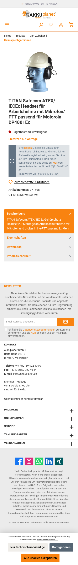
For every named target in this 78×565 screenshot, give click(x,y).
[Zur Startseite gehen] (39, 14)
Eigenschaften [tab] (16, 237)
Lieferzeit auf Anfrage (23, 139)
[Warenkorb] (71, 25)
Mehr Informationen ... (47, 539)
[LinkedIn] (49, 461)
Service (9, 426)
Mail (55, 162)
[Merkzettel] (51, 25)
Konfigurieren (61, 547)
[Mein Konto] (61, 25)
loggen (28, 147)
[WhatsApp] (39, 461)
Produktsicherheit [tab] (19, 256)
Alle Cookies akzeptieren (40, 558)
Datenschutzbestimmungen (39, 329)
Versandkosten (23, 474)
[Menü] (7, 25)
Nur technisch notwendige (27, 547)
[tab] (39, 221)
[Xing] (59, 461)
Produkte (11, 409)
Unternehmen (14, 417)
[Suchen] (41, 25)
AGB (33, 332)
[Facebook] (19, 461)
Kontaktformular (33, 398)
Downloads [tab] (14, 247)
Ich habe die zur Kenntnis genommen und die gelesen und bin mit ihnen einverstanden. (39, 332)
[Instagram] (29, 461)
